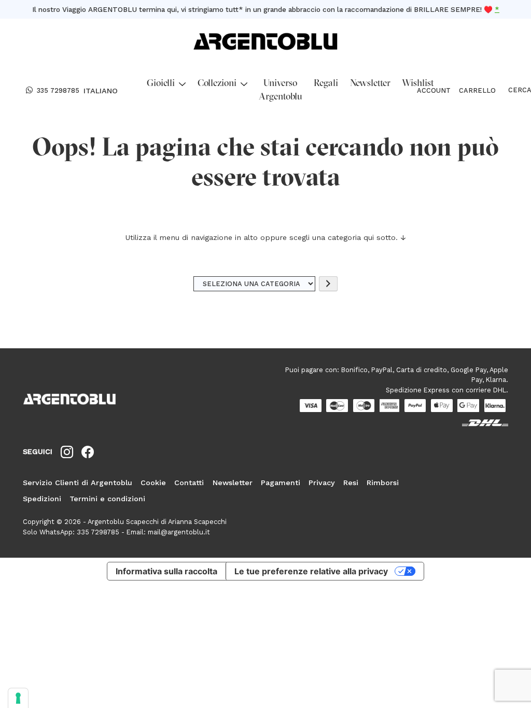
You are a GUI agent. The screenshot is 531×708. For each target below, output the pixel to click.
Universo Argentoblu (280, 90)
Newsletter (370, 83)
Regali (326, 83)
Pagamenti (280, 482)
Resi (350, 482)
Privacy (322, 482)
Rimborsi (383, 482)
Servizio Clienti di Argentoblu (77, 482)
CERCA (510, 90)
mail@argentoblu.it (179, 532)
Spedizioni (42, 498)
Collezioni (217, 83)
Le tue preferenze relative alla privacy (311, 571)
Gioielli (161, 83)
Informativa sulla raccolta (166, 571)
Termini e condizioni (107, 498)
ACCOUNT (434, 90)
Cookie (153, 482)
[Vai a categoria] (328, 283)
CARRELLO (477, 90)
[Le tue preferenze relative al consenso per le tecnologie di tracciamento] (18, 698)
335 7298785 (58, 90)
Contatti (189, 482)
